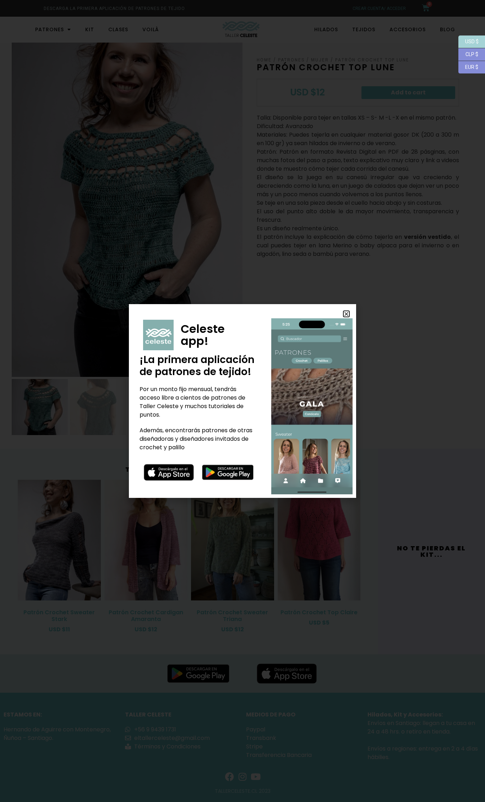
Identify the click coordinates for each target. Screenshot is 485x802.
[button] (346, 314)
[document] (242, 401)
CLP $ (468, 53)
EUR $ (468, 66)
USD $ (468, 41)
